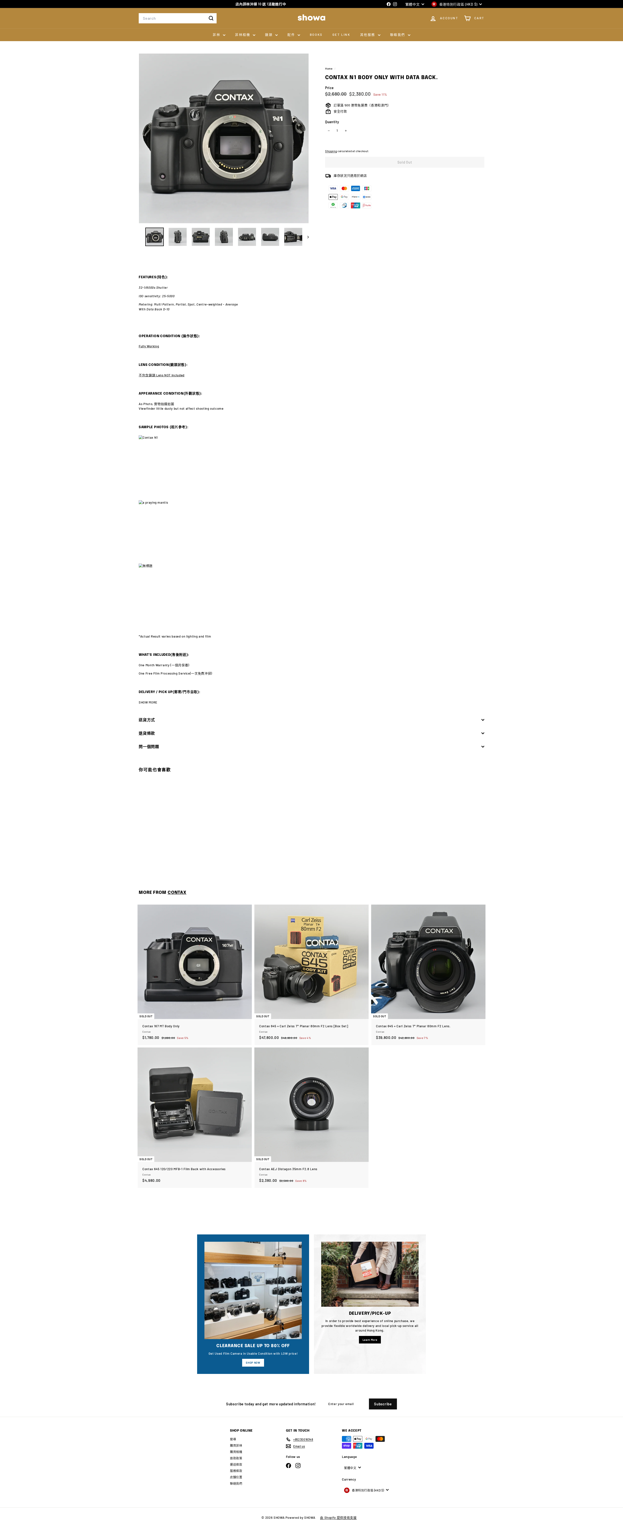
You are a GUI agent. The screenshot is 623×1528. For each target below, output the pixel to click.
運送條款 (236, 1464)
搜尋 (233, 1439)
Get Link (341, 35)
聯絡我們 (398, 35)
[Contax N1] (311, 467)
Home (329, 68)
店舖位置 (236, 1477)
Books (316, 35)
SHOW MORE (148, 702)
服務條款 (236, 1470)
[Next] (306, 237)
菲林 (217, 35)
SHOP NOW (253, 1362)
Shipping (331, 151)
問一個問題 (149, 746)
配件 (291, 35)
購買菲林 (236, 1445)
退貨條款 (147, 733)
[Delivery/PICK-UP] (370, 1274)
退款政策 (236, 1458)
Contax (177, 892)
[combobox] (178, 18)
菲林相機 (243, 35)
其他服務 (368, 35)
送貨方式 (147, 719)
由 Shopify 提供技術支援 (338, 1517)
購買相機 (236, 1452)
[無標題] (311, 596)
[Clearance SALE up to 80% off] (253, 1290)
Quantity (332, 122)
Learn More (370, 1339)
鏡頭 (269, 35)
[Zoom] (224, 138)
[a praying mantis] (311, 532)
